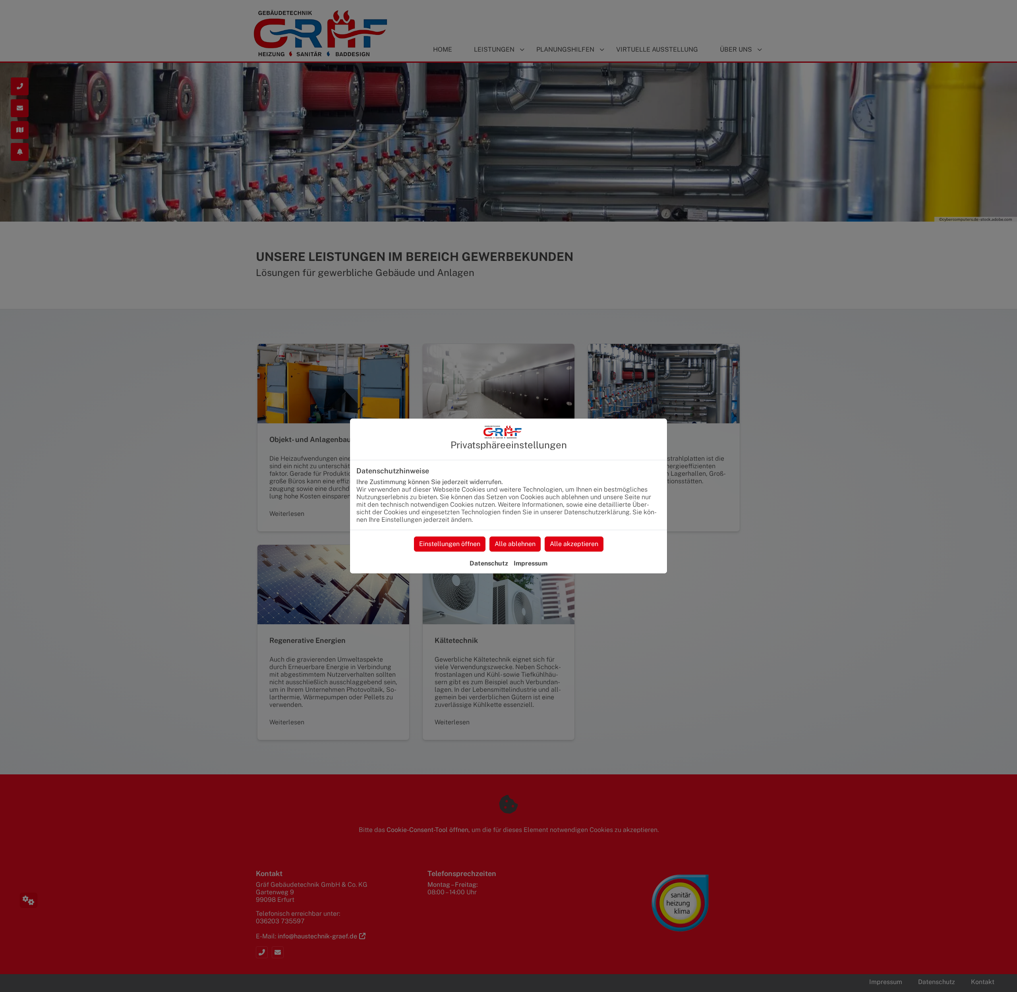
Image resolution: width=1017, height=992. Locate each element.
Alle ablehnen (515, 544)
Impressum (530, 563)
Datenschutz (489, 563)
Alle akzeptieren (574, 544)
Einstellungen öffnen (449, 544)
